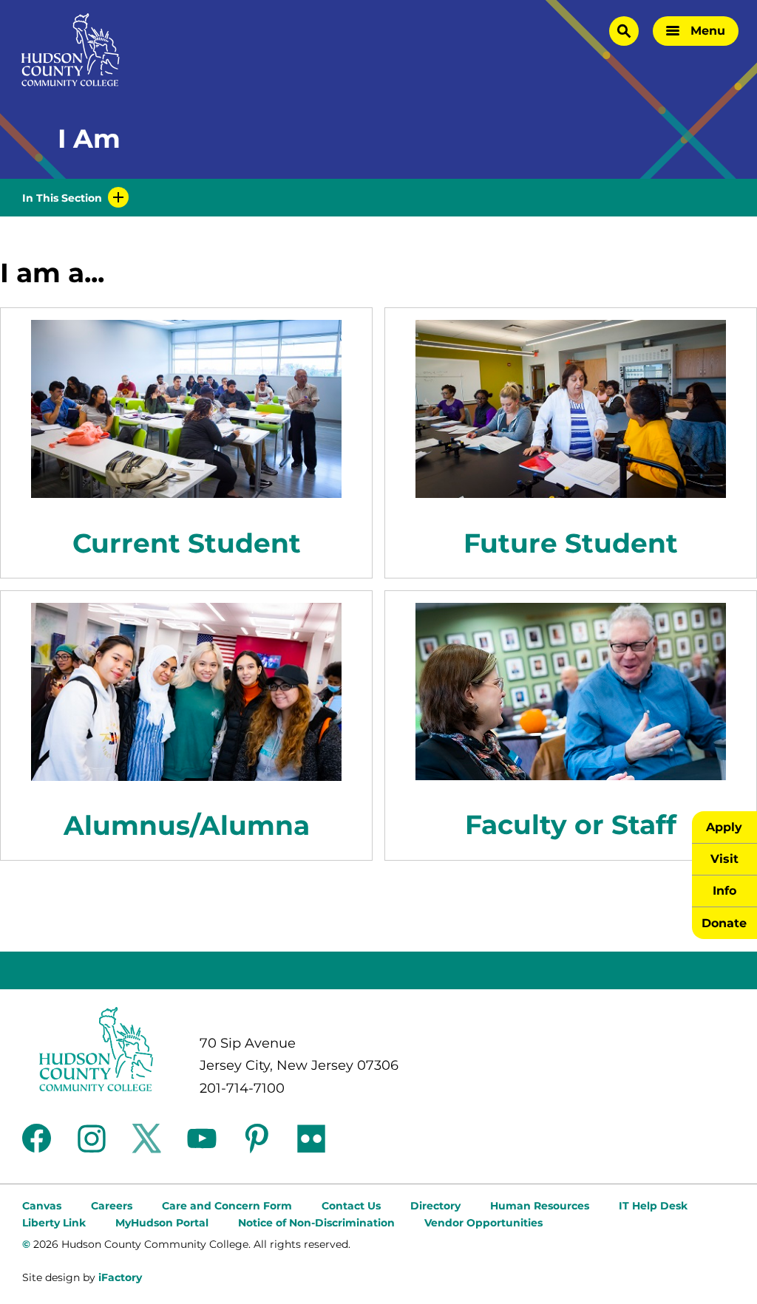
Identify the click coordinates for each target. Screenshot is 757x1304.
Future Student (571, 543)
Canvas (41, 1205)
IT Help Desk (653, 1205)
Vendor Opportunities (483, 1222)
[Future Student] (570, 409)
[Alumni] (186, 692)
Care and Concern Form (227, 1205)
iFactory (120, 1277)
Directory (435, 1205)
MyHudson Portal (161, 1222)
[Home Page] (70, 49)
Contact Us (351, 1205)
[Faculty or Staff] (570, 691)
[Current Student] (186, 409)
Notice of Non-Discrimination (316, 1222)
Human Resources (539, 1205)
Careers (111, 1205)
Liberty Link (54, 1222)
